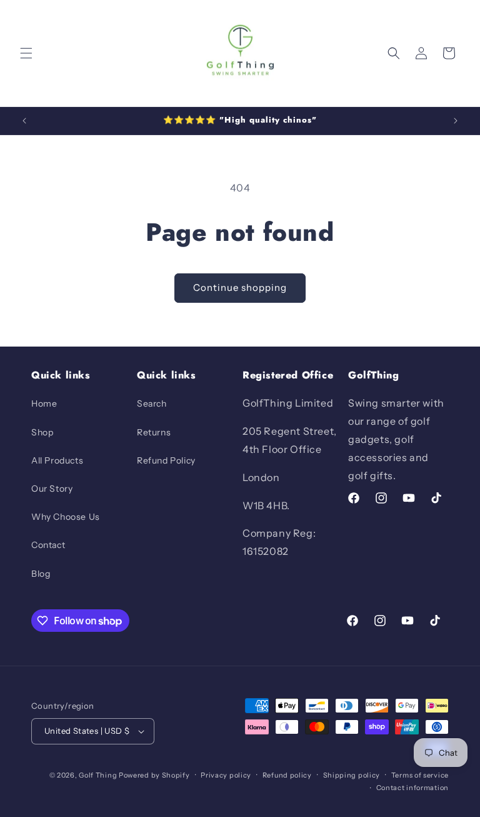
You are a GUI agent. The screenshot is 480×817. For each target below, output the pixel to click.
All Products (57, 460)
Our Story (51, 488)
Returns (154, 432)
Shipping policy (352, 775)
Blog (40, 573)
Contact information (412, 787)
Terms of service (420, 775)
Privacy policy (226, 775)
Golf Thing (98, 775)
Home (44, 403)
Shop (42, 432)
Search (152, 403)
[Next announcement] (455, 120)
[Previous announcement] (24, 120)
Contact (48, 545)
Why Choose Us (65, 516)
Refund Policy (166, 460)
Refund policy (287, 775)
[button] (26, 53)
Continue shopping (240, 287)
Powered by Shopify (154, 775)
